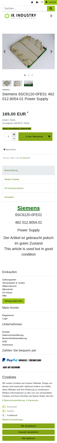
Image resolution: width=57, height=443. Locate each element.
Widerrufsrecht (9, 286)
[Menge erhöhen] (14, 134)
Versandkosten (24, 158)
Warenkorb (7, 289)
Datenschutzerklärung (12, 335)
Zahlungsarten (9, 279)
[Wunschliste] (42, 2)
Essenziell (12, 406)
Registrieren (8, 315)
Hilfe (4, 295)
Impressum (7, 344)
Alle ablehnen (28, 438)
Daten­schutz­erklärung (14, 400)
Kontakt (6, 332)
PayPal (10, 411)
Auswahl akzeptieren (28, 432)
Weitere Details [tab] (12, 179)
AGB (4, 341)
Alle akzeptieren (28, 426)
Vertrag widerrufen (13, 301)
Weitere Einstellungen (12, 419)
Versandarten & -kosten (13, 283)
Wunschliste (10, 150)
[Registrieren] (37, 2)
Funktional (12, 415)
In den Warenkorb (34, 136)
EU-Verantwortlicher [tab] (14, 188)
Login (5, 318)
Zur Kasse (7, 292)
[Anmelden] (32, 2)
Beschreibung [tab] (11, 170)
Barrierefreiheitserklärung (14, 338)
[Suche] (51, 8)
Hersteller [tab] (9, 197)
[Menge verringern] (14, 139)
